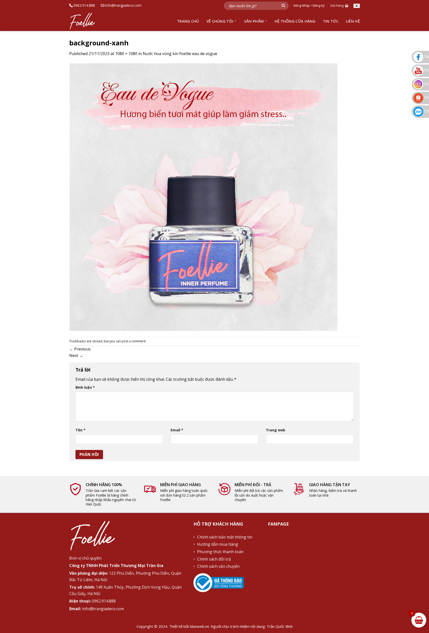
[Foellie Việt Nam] (86, 21)
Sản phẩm (254, 21)
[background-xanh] (203, 196)
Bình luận (85, 387)
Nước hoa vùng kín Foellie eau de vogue (180, 53)
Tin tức (330, 21)
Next (76, 355)
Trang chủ (188, 21)
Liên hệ (353, 21)
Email (177, 430)
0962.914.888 (84, 5)
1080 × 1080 (126, 53)
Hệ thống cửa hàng (295, 21)
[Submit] (283, 5)
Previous (80, 349)
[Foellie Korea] (357, 5)
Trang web (275, 430)
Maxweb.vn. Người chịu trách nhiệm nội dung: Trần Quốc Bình (241, 626)
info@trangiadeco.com (123, 5)
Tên (80, 430)
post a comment (133, 341)
